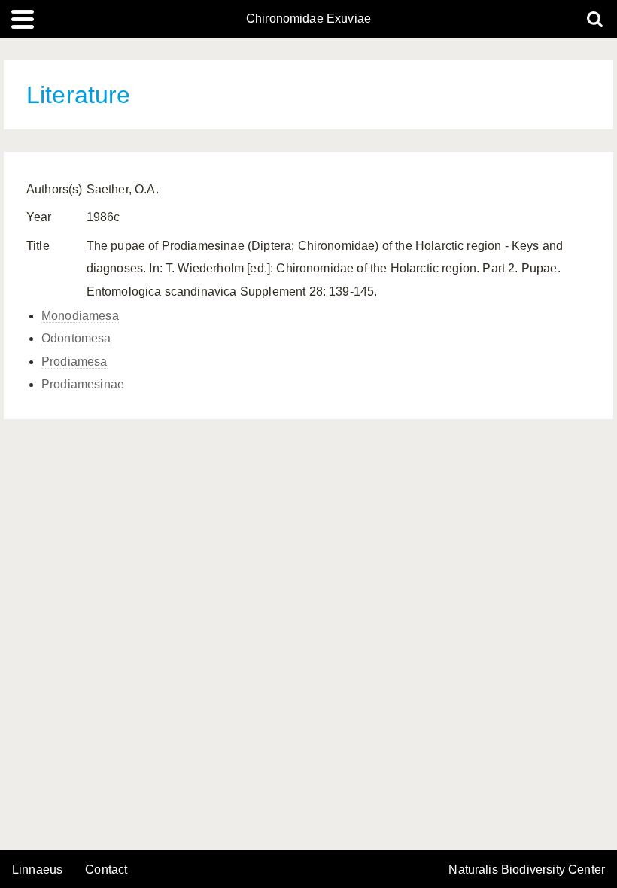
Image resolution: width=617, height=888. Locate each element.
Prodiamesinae (82, 384)
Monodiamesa (80, 315)
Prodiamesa (74, 361)
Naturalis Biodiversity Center (526, 870)
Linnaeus (37, 870)
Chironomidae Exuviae (308, 19)
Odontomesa (76, 338)
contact (106, 869)
